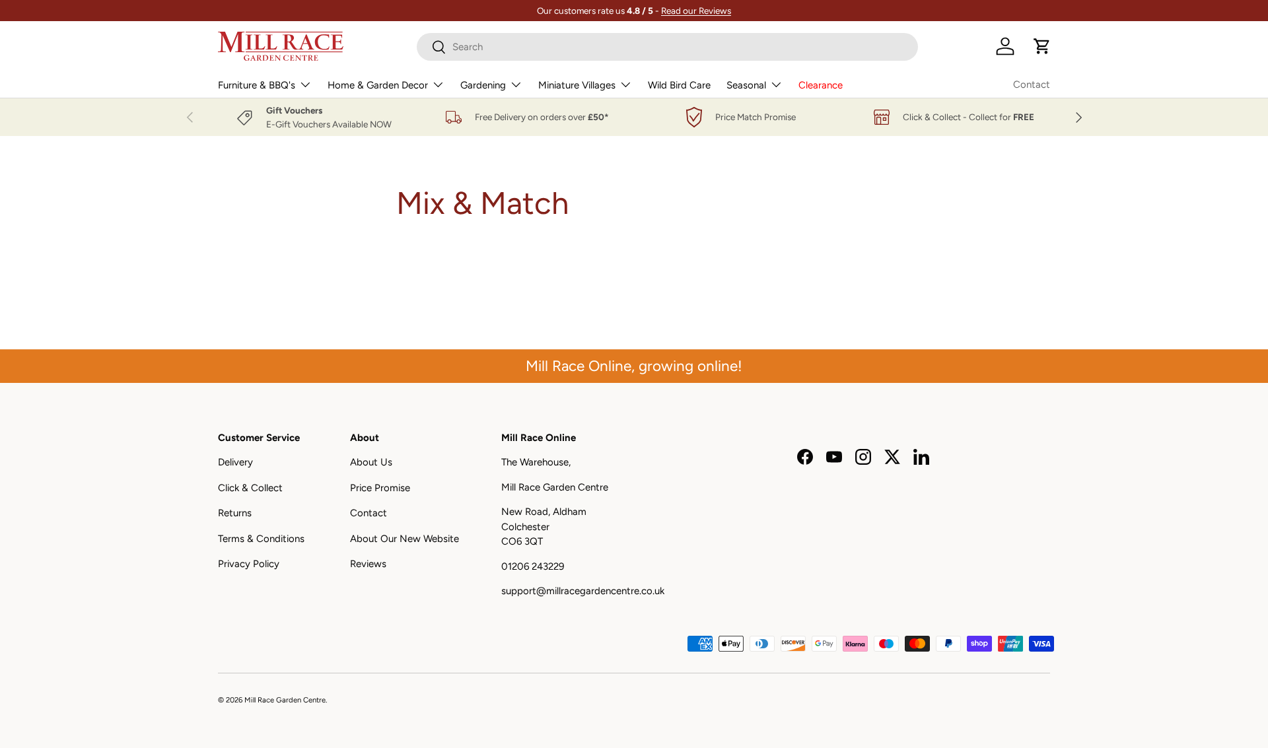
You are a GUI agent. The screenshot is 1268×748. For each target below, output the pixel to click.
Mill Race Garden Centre (285, 699)
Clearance (820, 85)
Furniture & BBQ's (256, 85)
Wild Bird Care (679, 85)
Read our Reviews (696, 10)
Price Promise (380, 488)
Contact (1031, 84)
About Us (371, 462)
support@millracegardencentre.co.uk (582, 591)
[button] (1042, 46)
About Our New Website (404, 539)
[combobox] (667, 47)
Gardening (483, 85)
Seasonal (746, 85)
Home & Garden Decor (378, 85)
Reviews (368, 564)
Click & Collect (250, 488)
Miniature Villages (577, 85)
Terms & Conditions (261, 539)
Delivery (235, 462)
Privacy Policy (248, 564)
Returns (235, 513)
